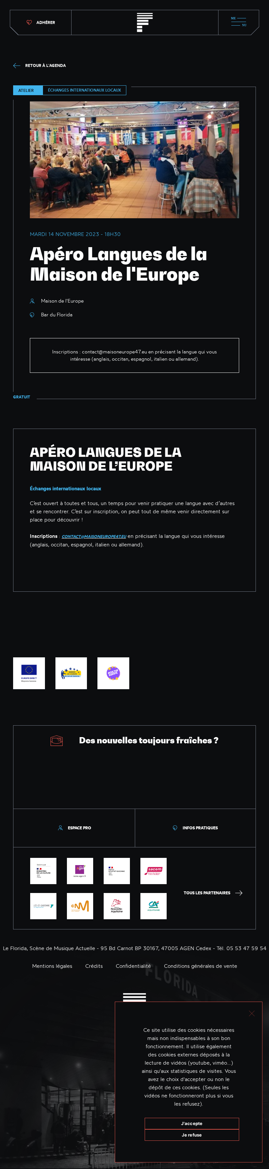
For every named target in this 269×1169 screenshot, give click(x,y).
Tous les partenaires (207, 892)
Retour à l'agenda (45, 65)
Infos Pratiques (200, 827)
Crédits (94, 966)
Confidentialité (133, 966)
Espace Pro (79, 827)
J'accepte (191, 1123)
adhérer (45, 22)
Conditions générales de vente (200, 966)
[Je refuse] (251, 1013)
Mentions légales (52, 966)
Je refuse (192, 1134)
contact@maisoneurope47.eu (114, 352)
